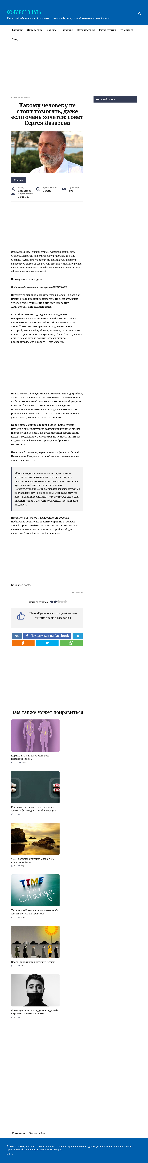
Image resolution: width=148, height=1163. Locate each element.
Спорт (16, 39)
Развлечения (107, 30)
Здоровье (67, 30)
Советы (52, 30)
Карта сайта (37, 1133)
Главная (17, 30)
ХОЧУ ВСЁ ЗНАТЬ (24, 12)
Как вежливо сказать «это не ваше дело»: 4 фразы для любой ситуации (33, 809)
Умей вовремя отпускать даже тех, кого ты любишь (32, 860)
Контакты (18, 1133)
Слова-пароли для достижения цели (33, 962)
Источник (77, 592)
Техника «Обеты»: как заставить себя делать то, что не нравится (35, 912)
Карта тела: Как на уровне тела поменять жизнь (30, 757)
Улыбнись (126, 30)
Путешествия (86, 30)
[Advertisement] (79, 72)
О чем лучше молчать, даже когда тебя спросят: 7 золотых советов (34, 1012)
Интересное (34, 30)
